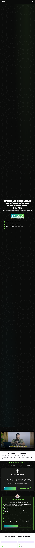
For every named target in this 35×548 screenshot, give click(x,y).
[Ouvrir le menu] (33, 2)
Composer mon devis (25, 526)
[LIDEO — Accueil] (3, 2)
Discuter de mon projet (11, 526)
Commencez (10, 488)
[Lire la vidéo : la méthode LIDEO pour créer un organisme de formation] (17, 440)
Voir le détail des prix (24, 488)
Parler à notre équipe (17, 216)
